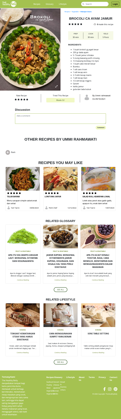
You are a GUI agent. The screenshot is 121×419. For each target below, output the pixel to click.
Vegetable (75, 12)
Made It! (60, 100)
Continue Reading (23, 280)
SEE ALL (60, 289)
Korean (56, 391)
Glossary (49, 4)
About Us (82, 378)
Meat (48, 388)
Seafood (49, 382)
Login (115, 4)
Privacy (102, 377)
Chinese (56, 385)
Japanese (56, 388)
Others (63, 390)
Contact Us (113, 378)
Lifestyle (63, 4)
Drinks (55, 394)
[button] (4, 49)
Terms (92, 377)
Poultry (49, 385)
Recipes (37, 4)
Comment (100, 128)
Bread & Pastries (63, 384)
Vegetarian (50, 394)
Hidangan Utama (86, 12)
